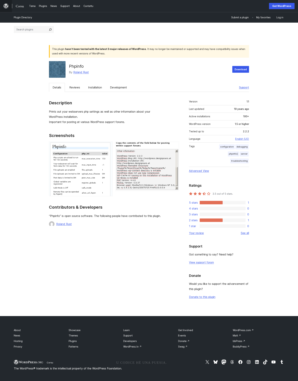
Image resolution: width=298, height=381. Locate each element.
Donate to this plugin (202, 297)
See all (245, 233)
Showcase (75, 330)
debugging (242, 146)
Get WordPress (281, 5)
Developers (130, 341)
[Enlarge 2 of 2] (174, 146)
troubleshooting (239, 161)
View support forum (201, 262)
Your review (196, 233)
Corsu (50, 362)
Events (182, 335)
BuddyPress (241, 346)
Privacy (18, 346)
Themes (73, 335)
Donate (184, 341)
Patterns (73, 346)
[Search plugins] (50, 29)
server (244, 154)
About (17, 330)
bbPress (239, 341)
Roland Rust (81, 72)
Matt (237, 335)
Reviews (74, 87)
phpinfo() (233, 154)
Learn (126, 330)
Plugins (73, 341)
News (17, 335)
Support (244, 87)
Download (241, 69)
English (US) (242, 138)
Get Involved (185, 330)
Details (57, 87)
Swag (182, 346)
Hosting (18, 341)
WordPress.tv (132, 346)
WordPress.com (243, 330)
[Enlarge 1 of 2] (108, 146)
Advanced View (199, 171)
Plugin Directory (23, 17)
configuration (227, 146)
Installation (95, 87)
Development (118, 87)
